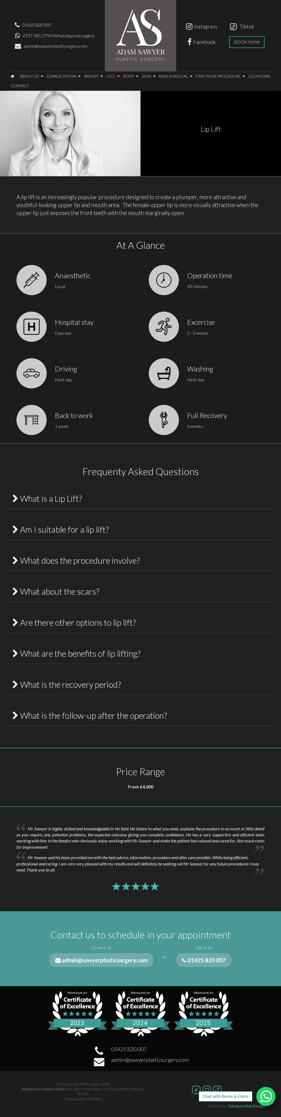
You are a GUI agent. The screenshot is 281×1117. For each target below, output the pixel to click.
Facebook (204, 42)
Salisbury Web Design (246, 1106)
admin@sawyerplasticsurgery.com (55, 46)
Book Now (247, 41)
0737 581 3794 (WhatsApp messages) (58, 35)
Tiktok (245, 26)
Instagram (205, 26)
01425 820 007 (37, 24)
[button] (12, 76)
